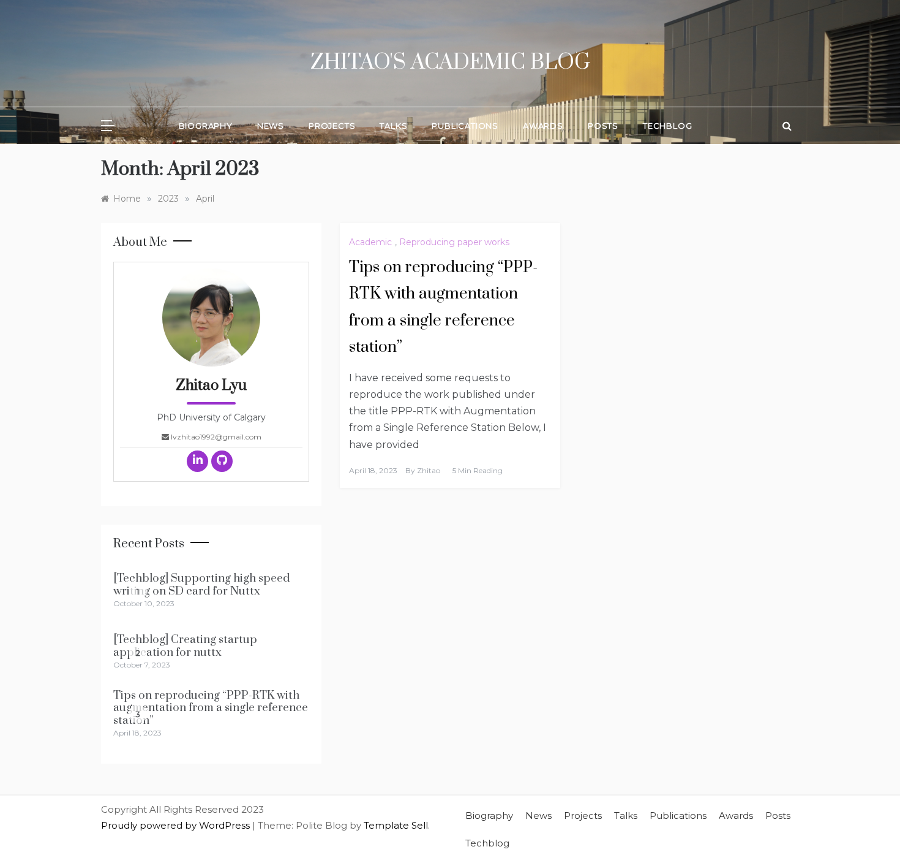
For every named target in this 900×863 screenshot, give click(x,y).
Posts (603, 126)
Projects (332, 126)
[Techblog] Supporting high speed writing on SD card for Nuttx (201, 584)
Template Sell (396, 825)
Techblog (667, 126)
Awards (543, 126)
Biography (206, 126)
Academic (370, 242)
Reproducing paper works (454, 242)
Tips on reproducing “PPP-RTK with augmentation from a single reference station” (210, 708)
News (270, 126)
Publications (465, 126)
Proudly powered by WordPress (176, 825)
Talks (393, 126)
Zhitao (428, 470)
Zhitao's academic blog (450, 62)
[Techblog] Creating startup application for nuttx (185, 646)
